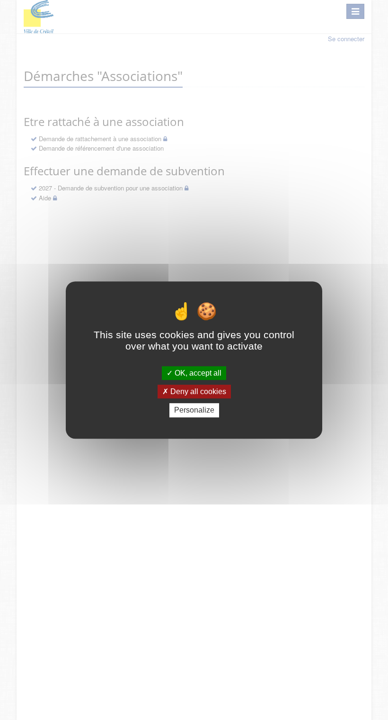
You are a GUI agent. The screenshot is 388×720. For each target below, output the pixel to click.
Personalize (194, 410)
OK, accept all (197, 373)
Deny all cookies (197, 391)
